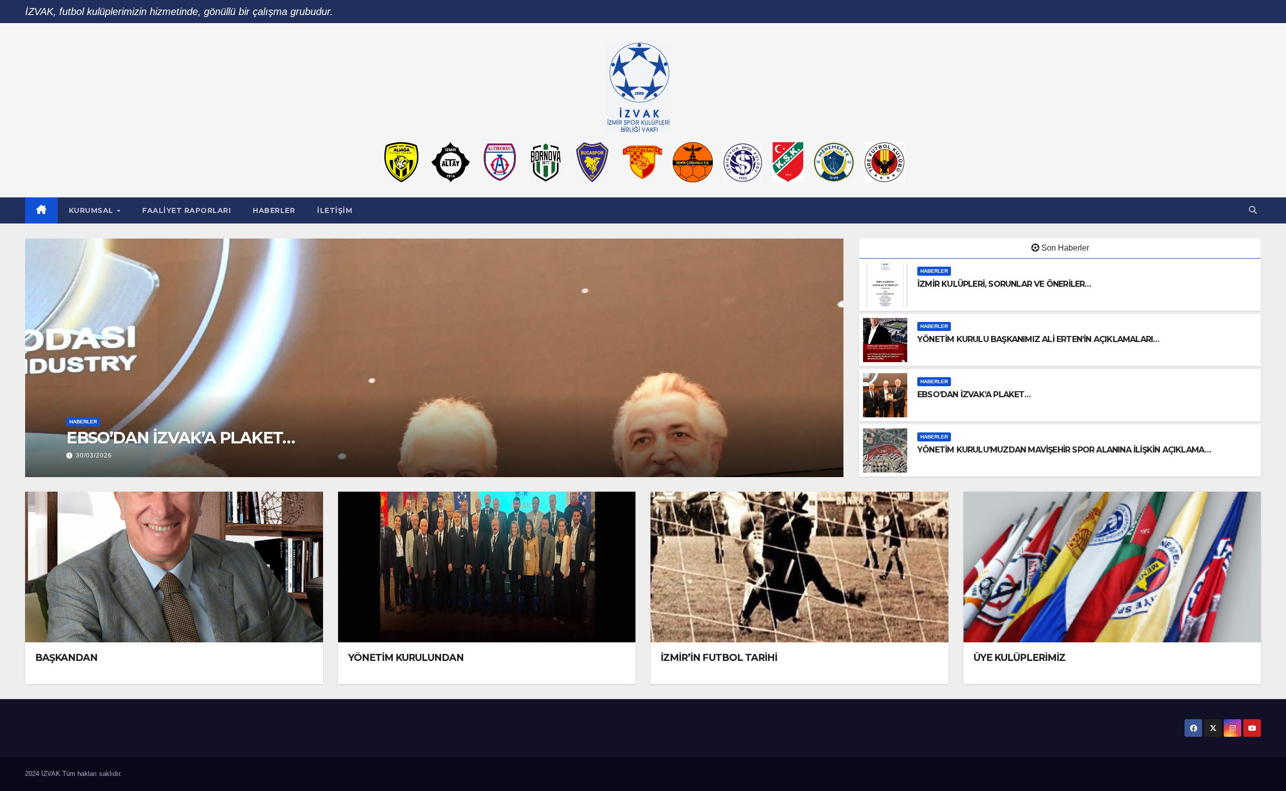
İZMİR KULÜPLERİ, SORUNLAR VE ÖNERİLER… (1004, 284)
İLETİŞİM (334, 210)
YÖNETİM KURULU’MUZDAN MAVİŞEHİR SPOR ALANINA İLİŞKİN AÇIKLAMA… (367, 437)
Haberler (274, 210)
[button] (1253, 210)
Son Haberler (1065, 248)
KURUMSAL (92, 210)
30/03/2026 (94, 455)
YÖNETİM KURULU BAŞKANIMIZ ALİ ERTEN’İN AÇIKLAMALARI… (1038, 339)
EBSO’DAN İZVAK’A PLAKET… (973, 394)
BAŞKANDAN (66, 657)
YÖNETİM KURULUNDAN (406, 657)
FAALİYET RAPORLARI (186, 210)
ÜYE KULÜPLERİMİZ (1020, 657)
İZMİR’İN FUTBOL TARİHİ (719, 657)
